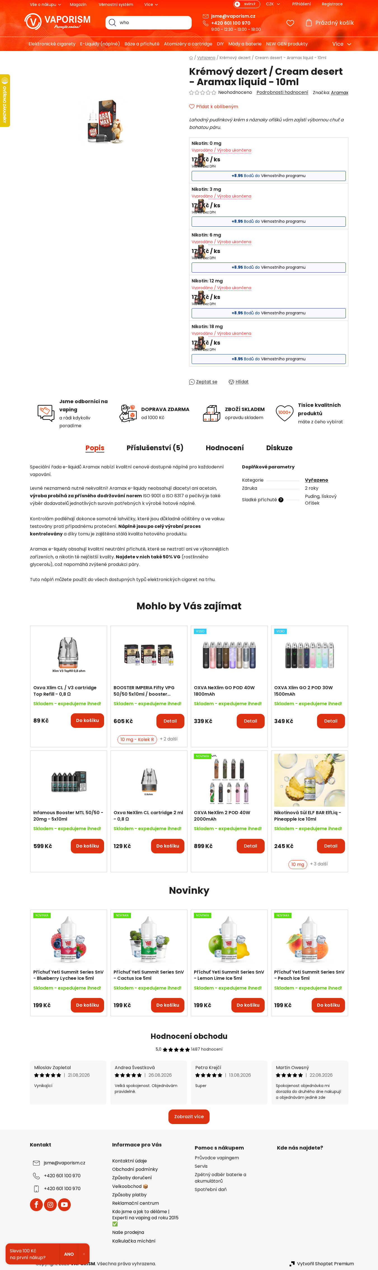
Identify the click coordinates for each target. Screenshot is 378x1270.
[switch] (246, 4)
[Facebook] (36, 1204)
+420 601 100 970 (230, 23)
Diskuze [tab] (279, 447)
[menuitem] (50, 44)
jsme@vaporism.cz (233, 16)
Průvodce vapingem (217, 1158)
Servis (201, 1166)
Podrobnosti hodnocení (282, 92)
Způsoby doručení (132, 1177)
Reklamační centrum (135, 1203)
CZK (270, 4)
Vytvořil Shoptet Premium (325, 1264)
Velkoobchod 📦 (130, 1186)
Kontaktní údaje (129, 1161)
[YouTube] (64, 1204)
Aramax (339, 92)
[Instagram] (50, 1204)
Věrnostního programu (283, 175)
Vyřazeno (316, 480)
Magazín (78, 4)
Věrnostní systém (116, 4)
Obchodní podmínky (135, 1169)
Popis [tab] (95, 447)
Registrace (332, 4)
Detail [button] (170, 721)
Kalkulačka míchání (134, 1241)
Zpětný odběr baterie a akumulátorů (220, 1178)
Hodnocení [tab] (225, 447)
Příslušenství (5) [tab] (155, 447)
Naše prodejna (128, 1232)
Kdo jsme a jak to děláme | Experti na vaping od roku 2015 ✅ (145, 1217)
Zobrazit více (189, 1116)
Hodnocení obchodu (189, 1036)
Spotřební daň (211, 1190)
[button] (68, 718)
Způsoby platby (129, 1195)
